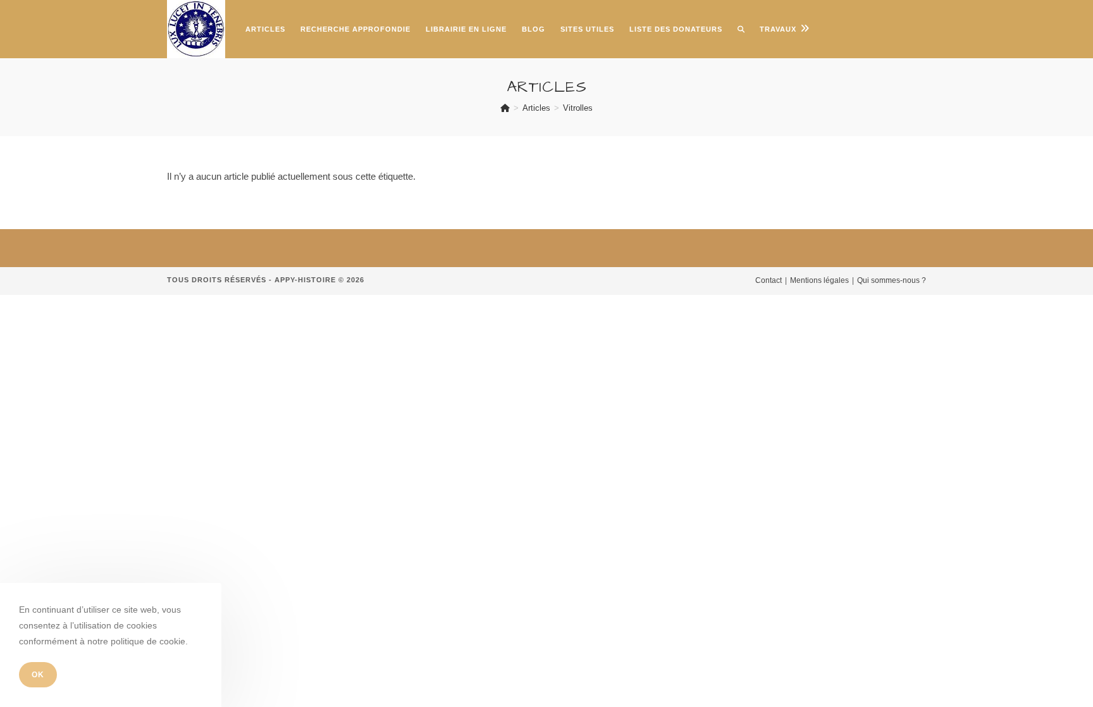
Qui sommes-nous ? (891, 280)
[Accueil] (505, 108)
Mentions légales (819, 280)
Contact (768, 280)
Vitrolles (578, 108)
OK (38, 675)
